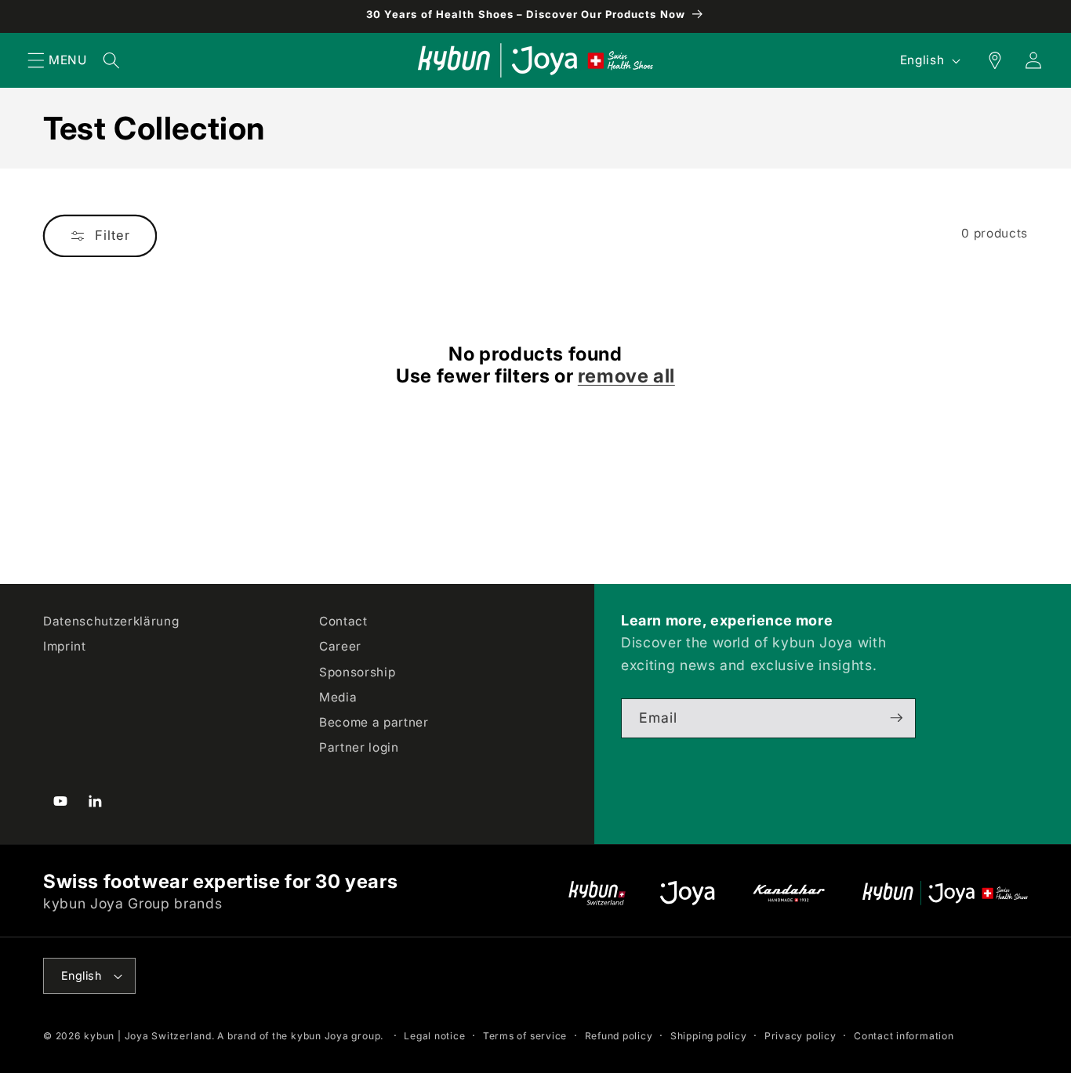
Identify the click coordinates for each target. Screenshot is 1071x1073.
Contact (343, 621)
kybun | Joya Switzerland (147, 1036)
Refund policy (619, 1036)
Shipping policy (708, 1036)
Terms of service (525, 1036)
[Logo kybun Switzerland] (597, 893)
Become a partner (374, 721)
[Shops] (986, 60)
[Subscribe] (896, 718)
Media (338, 696)
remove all (626, 376)
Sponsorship (357, 671)
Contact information (904, 1036)
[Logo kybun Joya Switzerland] (945, 893)
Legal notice (434, 1036)
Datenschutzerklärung (111, 621)
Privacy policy (800, 1036)
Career (340, 646)
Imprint (64, 646)
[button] (36, 60)
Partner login (359, 746)
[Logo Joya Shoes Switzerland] (687, 893)
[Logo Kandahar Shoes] (789, 893)
